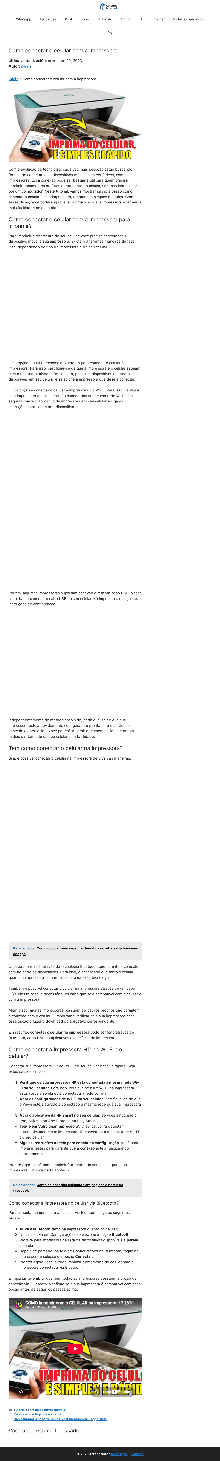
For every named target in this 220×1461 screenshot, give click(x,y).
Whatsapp (23, 19)
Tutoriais (105, 19)
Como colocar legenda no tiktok (37, 1414)
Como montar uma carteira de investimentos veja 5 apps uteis (60, 1419)
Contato (137, 1454)
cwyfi (26, 66)
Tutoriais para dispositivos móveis (39, 1410)
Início (13, 79)
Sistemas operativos (188, 19)
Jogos (85, 19)
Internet (159, 19)
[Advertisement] (75, 285)
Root (68, 19)
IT (142, 19)
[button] (110, 32)
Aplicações (48, 19)
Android (126, 19)
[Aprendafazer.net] (109, 6)
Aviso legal (119, 1454)
